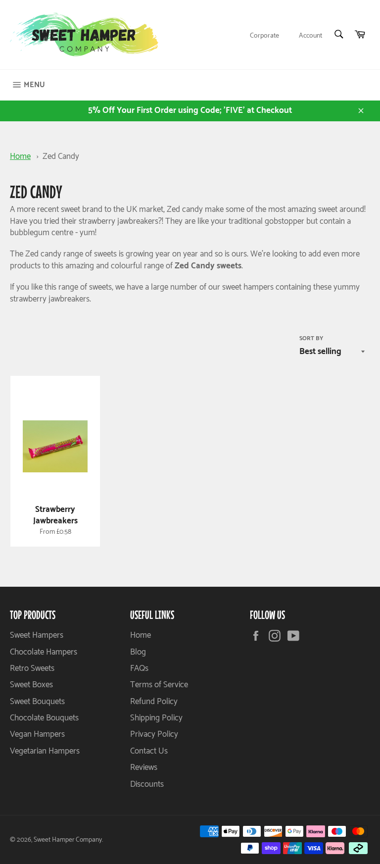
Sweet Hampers (36, 635)
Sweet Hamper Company (68, 839)
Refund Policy (154, 702)
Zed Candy (61, 156)
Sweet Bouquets (37, 702)
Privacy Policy (154, 734)
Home (20, 156)
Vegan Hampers (37, 734)
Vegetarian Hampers (45, 751)
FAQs (139, 668)
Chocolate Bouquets (44, 718)
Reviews (143, 767)
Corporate (264, 36)
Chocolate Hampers (43, 652)
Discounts (147, 784)
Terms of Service (159, 685)
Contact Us (149, 751)
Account (310, 36)
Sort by (311, 339)
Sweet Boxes (31, 685)
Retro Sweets (32, 668)
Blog (138, 652)
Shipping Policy (156, 718)
